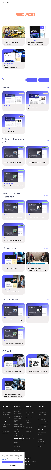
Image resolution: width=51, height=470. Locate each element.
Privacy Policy (33, 461)
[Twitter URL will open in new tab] (29, 464)
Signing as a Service (19, 426)
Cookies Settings (12, 465)
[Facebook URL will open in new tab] (26, 464)
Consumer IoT (41, 444)
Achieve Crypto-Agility (43, 421)
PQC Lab (28, 414)
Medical (40, 439)
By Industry (41, 429)
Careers (4, 426)
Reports (28, 433)
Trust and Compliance (7, 417)
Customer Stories (6, 412)
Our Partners (5, 431)
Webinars (28, 436)
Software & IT (41, 446)
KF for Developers (30, 412)
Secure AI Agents (42, 426)
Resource (28, 420)
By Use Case (41, 410)
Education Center (30, 438)
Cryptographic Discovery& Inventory (17, 420)
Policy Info (4, 459)
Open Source (5, 414)
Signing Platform (18, 424)
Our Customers (6, 429)
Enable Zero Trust (42, 414)
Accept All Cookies (12, 461)
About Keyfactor (6, 424)
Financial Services (42, 432)
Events (4, 436)
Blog (27, 410)
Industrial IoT (41, 441)
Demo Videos (29, 425)
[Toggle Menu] (48, 2)
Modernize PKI (41, 417)
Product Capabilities (19, 438)
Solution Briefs (29, 427)
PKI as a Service (18, 416)
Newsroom (5, 433)
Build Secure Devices (43, 424)
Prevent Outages (42, 412)
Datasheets (28, 422)
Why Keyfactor (5, 410)
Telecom (40, 434)
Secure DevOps (41, 419)
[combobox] (31, 80)
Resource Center (30, 418)
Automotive (40, 437)
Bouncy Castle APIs (18, 429)
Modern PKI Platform (19, 414)
